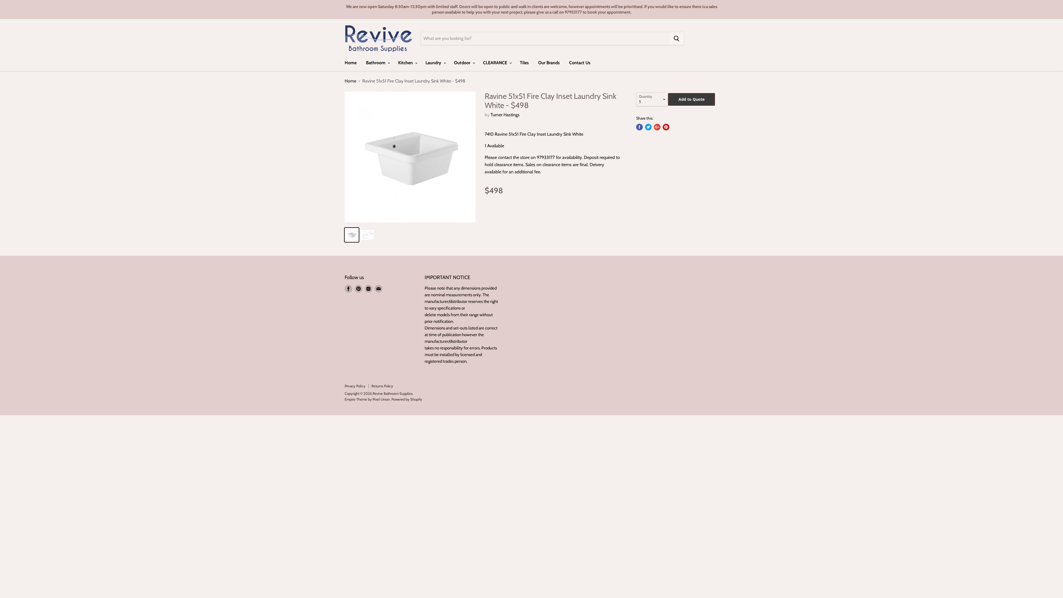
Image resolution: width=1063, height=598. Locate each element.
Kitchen (406, 62)
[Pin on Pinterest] (666, 127)
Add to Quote (691, 99)
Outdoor (462, 62)
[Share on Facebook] (639, 127)
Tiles (524, 62)
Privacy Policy (355, 386)
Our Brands (549, 62)
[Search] (676, 38)
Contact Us (579, 62)
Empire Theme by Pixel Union (367, 399)
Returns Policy (382, 386)
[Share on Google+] (657, 127)
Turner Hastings (505, 114)
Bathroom (376, 62)
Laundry (433, 62)
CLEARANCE (495, 62)
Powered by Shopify (406, 399)
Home (351, 62)
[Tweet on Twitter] (648, 127)
